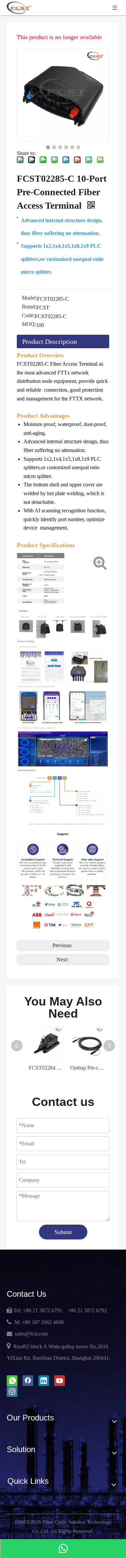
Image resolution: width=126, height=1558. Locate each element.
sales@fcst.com (31, 1334)
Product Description (49, 341)
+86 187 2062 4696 (43, 1322)
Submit (63, 1232)
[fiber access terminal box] (63, 644)
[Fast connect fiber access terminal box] (63, 613)
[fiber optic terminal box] (63, 772)
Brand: (29, 306)
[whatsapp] (12, 1380)
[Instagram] (12, 1391)
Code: (28, 315)
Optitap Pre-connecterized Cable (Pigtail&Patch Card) (84, 1068)
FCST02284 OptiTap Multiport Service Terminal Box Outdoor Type (42, 1068)
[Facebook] (28, 1380)
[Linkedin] (43, 1380)
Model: (29, 298)
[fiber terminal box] (63, 689)
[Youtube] (59, 1380)
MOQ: (29, 324)
